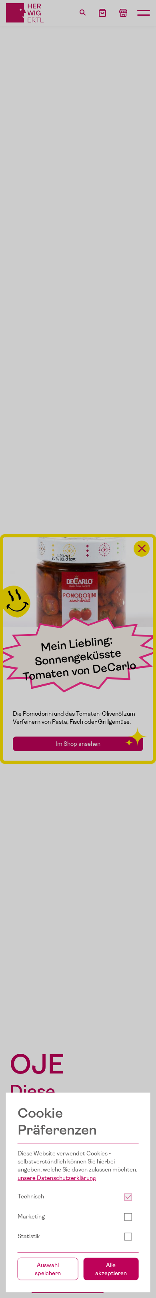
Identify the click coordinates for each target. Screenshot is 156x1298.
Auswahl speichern (48, 1268)
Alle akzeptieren (111, 1268)
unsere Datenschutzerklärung (57, 1178)
